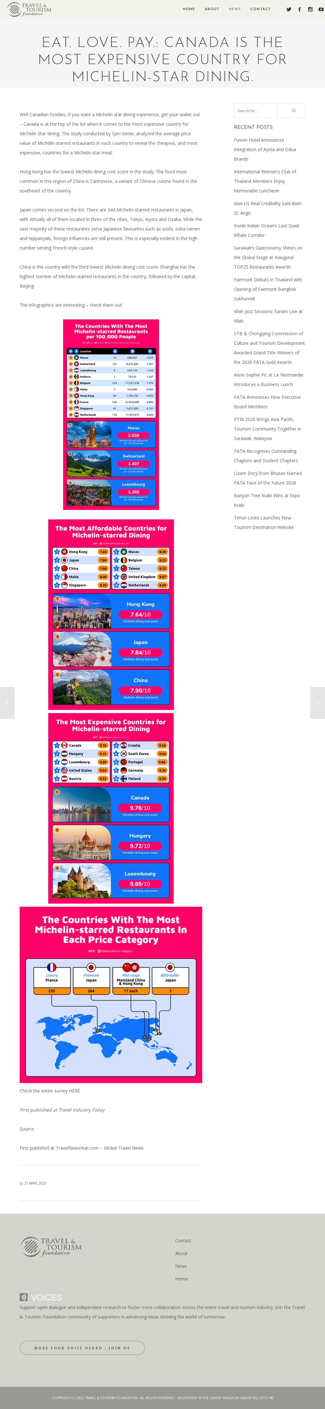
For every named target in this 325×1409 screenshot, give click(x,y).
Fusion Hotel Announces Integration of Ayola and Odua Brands (265, 149)
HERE (74, 1091)
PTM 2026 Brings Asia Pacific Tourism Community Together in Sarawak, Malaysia (267, 428)
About (181, 1253)
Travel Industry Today (80, 1110)
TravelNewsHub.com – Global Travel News (99, 1148)
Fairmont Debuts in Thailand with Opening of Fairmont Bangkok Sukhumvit (268, 289)
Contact (183, 1241)
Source (27, 1129)
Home (181, 1279)
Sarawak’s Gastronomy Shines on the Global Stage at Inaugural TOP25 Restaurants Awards (268, 257)
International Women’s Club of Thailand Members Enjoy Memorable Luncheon (265, 181)
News (181, 1266)
